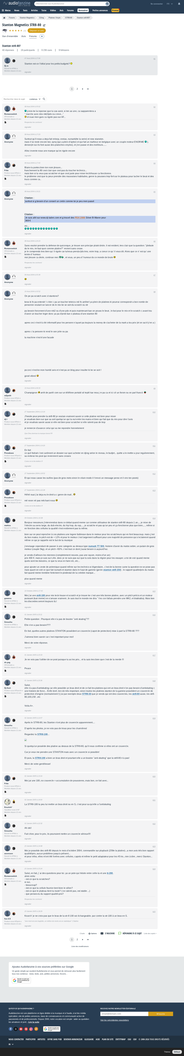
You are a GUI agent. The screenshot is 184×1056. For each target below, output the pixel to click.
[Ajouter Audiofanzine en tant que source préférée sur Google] (21, 980)
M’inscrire (161, 1014)
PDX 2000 (80, 218)
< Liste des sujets (150, 933)
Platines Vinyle (54, 18)
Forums (12, 18)
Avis (23, 36)
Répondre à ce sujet (132, 933)
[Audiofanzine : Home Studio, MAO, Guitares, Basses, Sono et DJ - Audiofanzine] (16, 3)
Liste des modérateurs (80, 946)
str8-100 (41, 595)
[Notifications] (179, 3)
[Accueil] (4, 18)
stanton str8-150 (112, 570)
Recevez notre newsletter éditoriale (118, 1009)
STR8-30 (86, 694)
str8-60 (136, 694)
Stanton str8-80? (11, 46)
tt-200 (110, 873)
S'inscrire (110, 933)
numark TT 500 (96, 546)
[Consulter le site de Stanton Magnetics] (43, 25)
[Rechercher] (44, 99)
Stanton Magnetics (27, 18)
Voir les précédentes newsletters (114, 1020)
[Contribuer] (42, 36)
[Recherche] (107, 4)
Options (94, 933)
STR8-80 (68, 18)
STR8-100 (42, 734)
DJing (41, 18)
